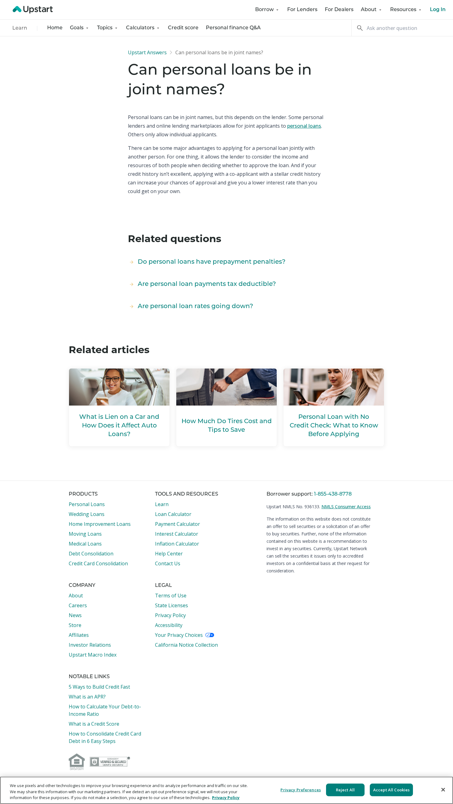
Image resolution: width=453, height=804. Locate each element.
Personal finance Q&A (233, 28)
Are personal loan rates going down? (195, 306)
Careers (78, 605)
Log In (438, 9)
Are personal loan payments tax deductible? (207, 284)
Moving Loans (85, 533)
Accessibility (168, 625)
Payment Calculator (177, 524)
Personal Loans (87, 504)
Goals (77, 28)
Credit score (183, 28)
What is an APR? (87, 696)
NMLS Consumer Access (346, 506)
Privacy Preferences (300, 789)
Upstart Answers (147, 52)
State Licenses (171, 605)
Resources (403, 9)
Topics (104, 28)
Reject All (345, 789)
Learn (19, 28)
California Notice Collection (186, 644)
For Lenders (302, 9)
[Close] (443, 789)
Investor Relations (90, 644)
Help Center (169, 553)
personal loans (304, 125)
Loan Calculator (173, 514)
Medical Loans (85, 543)
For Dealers (339, 9)
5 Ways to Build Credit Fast (99, 686)
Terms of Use (170, 595)
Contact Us (167, 563)
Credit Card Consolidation (98, 563)
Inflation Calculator (177, 543)
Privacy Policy (170, 615)
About (369, 9)
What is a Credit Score (94, 723)
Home (55, 28)
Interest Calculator (176, 533)
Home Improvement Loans (100, 524)
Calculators (140, 28)
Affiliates (79, 635)
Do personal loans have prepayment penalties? (211, 262)
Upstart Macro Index (92, 654)
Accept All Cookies (391, 789)
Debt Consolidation (91, 553)
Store (75, 625)
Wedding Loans (86, 514)
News (75, 615)
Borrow (264, 9)
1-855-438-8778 (333, 494)
